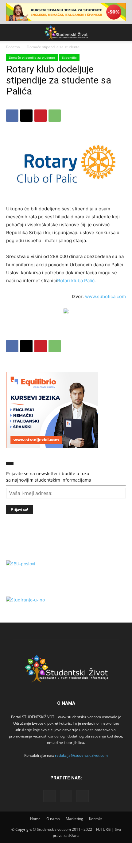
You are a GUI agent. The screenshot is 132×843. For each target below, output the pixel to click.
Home (35, 818)
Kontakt (95, 818)
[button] (10, 32)
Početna (13, 47)
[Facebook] (12, 115)
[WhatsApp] (55, 115)
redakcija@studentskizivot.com (81, 755)
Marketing (74, 818)
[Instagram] (66, 796)
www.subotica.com (105, 296)
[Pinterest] (40, 115)
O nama (53, 818)
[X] (26, 115)
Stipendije (69, 57)
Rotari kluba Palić (76, 280)
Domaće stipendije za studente (53, 47)
